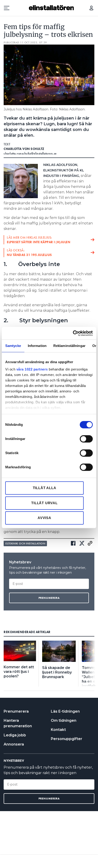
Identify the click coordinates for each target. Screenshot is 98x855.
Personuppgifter (66, 739)
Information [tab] (37, 346)
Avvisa (44, 518)
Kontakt (58, 729)
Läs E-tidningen (65, 711)
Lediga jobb (15, 735)
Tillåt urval (44, 503)
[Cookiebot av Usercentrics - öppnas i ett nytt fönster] (73, 333)
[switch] (86, 438)
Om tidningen (63, 720)
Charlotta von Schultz (24, 149)
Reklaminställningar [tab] (69, 346)
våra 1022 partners (32, 369)
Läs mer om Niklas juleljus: (38, 239)
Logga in (91, 8)
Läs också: (29, 252)
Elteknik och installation (25, 543)
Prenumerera (16, 711)
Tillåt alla (44, 488)
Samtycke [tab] (13, 346)
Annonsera (14, 744)
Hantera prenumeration (18, 723)
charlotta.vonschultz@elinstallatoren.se (30, 153)
